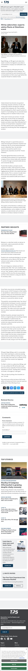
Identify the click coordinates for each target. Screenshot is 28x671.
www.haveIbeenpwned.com (8, 250)
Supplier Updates (5, 402)
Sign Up (5, 632)
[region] (14, 659)
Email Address (6, 429)
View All (18, 585)
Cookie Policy (22, 657)
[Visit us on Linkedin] (8, 638)
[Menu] (2, 2)
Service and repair (6, 497)
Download (8, 565)
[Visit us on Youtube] (11, 638)
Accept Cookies (14, 668)
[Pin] (22, 388)
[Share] (11, 388)
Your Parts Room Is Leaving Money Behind (13, 581)
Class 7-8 (3, 507)
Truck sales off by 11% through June (9, 520)
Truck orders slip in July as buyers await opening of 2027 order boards (9, 510)
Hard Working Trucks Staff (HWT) (9, 32)
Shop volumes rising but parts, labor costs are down (9, 499)
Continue (7, 436)
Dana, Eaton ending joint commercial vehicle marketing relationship (9, 406)
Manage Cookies (14, 660)
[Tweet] (18, 388)
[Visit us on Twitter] (5, 638)
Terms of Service (8, 19)
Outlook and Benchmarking (8, 480)
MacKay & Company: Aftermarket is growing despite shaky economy (11, 485)
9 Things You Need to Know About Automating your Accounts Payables (8, 531)
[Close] (26, 649)
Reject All (14, 664)
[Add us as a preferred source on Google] (8, 388)
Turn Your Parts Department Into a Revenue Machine (9, 232)
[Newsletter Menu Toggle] (26, 2)
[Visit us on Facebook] (2, 638)
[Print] (4, 388)
